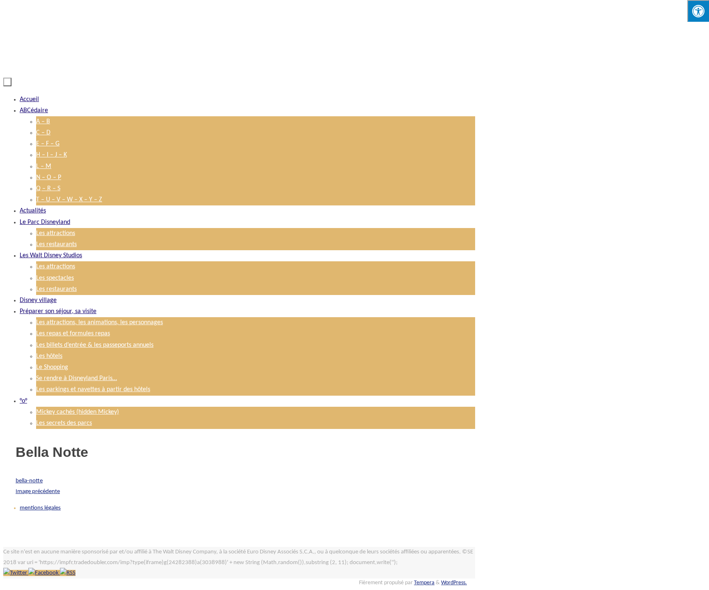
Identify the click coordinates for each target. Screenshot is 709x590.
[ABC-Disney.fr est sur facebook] (44, 573)
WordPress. (454, 582)
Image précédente (38, 492)
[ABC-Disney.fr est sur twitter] (15, 573)
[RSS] (67, 573)
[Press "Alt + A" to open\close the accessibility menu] (698, 11)
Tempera (424, 582)
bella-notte (29, 481)
